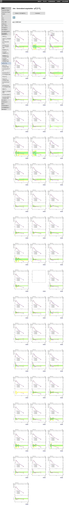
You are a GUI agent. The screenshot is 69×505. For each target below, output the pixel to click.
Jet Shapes (4, 27)
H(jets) (3, 14)
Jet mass (4, 100)
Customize (37, 13)
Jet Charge (4, 29)
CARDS (58, 1)
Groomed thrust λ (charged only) (6, 86)
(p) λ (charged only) (5, 66)
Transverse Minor (5, 10)
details (27, 51)
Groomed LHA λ (5, 42)
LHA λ (4, 36)
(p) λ (4, 63)
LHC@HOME (65, 1)
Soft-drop (4, 109)
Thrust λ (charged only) (5, 79)
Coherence (4, 101)
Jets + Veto (4, 25)
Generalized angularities (4, 34)
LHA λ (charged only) (6, 39)
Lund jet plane (5, 105)
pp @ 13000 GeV (17, 22)
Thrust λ (4, 76)
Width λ (4, 89)
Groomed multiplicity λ (5, 52)
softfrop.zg (4, 24)
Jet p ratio (4, 22)
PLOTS (44, 1)
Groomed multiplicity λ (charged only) (5, 60)
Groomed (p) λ (6, 69)
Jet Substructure (5, 31)
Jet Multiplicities (5, 107)
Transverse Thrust (6, 12)
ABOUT (39, 1)
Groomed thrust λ (5, 82)
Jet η (3, 18)
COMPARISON (51, 1)
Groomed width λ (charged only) (6, 97)
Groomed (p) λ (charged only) (6, 73)
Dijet (3, 103)
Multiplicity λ (5, 50)
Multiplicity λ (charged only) (5, 56)
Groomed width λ (6, 94)
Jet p (3, 20)
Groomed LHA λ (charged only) (5, 46)
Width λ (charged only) (6, 91)
